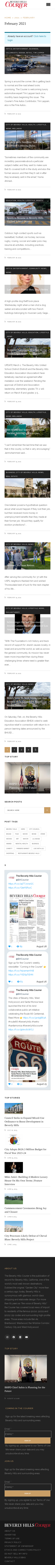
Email (8, 1429)
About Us (10, 1531)
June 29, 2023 (12, 1158)
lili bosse (36, 839)
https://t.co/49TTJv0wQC (21, 884)
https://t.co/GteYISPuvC (20, 888)
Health (31, 124)
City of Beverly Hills (16, 124)
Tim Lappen (38, 53)
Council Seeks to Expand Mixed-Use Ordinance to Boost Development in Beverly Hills (24, 1122)
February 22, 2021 (14, 673)
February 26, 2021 (14, 258)
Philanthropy (13, 612)
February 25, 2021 (14, 401)
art (17, 839)
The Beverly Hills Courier (29, 878)
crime (42, 834)
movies (9, 839)
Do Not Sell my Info (16, 1554)
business (35, 844)
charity (9, 848)
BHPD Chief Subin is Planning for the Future (25, 1389)
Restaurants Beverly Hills (28, 853)
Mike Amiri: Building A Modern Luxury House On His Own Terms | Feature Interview (26, 1181)
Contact (10, 1561)
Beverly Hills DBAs (15, 1558)
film (17, 834)
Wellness (17, 128)
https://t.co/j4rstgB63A (34, 1018)
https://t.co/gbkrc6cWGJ (21, 1029)
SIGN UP (27, 1440)
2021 (17, 18)
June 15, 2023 (12, 1189)
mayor (25, 839)
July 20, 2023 (12, 1130)
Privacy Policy (13, 1542)
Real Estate (12, 476)
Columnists (12, 53)
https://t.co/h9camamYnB (21, 970)
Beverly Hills (11, 829)
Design (22, 53)
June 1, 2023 (11, 1244)
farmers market (22, 848)
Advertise (10, 1535)
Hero (23, 829)
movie (25, 834)
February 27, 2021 (14, 114)
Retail (29, 53)
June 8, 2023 (11, 1217)
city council (34, 829)
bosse (34, 834)
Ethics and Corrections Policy (23, 1550)
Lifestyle (41, 124)
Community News (37, 268)
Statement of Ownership (19, 1546)
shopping (10, 853)
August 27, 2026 (13, 1398)
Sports (39, 200)
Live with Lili (39, 848)
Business (33, 49)
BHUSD (8, 834)
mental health (22, 844)
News (8, 128)
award (8, 844)
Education (11, 200)
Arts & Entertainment (17, 49)
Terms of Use (12, 1539)
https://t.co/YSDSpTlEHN (20, 974)
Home (8, 18)
